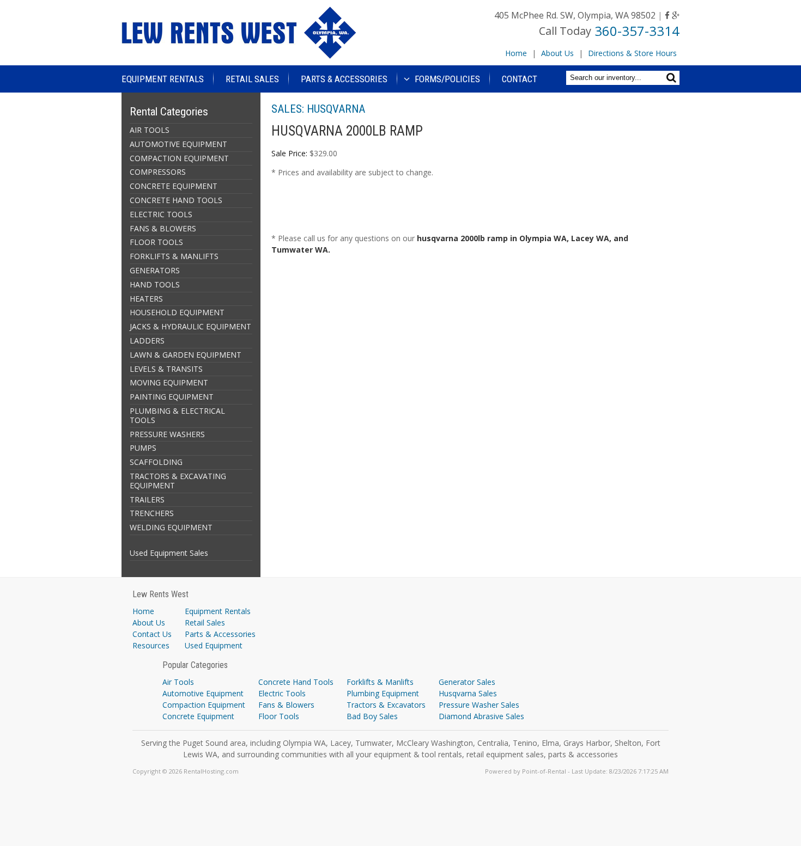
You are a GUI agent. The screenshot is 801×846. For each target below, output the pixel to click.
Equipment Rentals (163, 78)
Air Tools (178, 682)
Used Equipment (213, 645)
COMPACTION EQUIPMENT (179, 158)
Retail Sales (252, 78)
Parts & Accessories (344, 78)
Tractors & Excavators (386, 705)
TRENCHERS (152, 513)
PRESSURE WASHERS (167, 434)
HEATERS (146, 298)
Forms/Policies (446, 78)
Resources (150, 645)
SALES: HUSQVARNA (318, 108)
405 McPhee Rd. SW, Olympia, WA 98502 (575, 15)
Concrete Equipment (198, 716)
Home (516, 53)
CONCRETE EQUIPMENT (173, 186)
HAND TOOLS (155, 284)
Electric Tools (282, 693)
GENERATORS (155, 270)
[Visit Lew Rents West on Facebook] (667, 15)
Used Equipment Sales (169, 553)
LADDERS (147, 340)
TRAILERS (147, 499)
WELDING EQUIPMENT (171, 527)
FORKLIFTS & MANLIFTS (174, 256)
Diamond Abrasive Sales (481, 716)
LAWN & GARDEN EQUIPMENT (185, 355)
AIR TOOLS (149, 130)
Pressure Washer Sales (479, 705)
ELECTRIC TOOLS (161, 214)
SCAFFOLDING (156, 462)
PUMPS (143, 448)
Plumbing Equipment (383, 693)
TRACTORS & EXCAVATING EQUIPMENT (178, 481)
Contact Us (152, 634)
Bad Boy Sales (372, 716)
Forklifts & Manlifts (380, 682)
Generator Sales (467, 682)
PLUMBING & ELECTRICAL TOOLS (177, 415)
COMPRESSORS (158, 172)
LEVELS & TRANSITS (166, 369)
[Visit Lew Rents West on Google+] (675, 15)
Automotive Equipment (203, 693)
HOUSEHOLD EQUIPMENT (177, 312)
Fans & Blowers (286, 705)
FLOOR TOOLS (156, 242)
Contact (519, 78)
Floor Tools (278, 716)
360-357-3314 (636, 31)
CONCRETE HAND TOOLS (176, 200)
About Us (557, 53)
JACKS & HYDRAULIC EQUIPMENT (190, 326)
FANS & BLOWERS (163, 228)
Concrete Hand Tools (295, 682)
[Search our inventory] (672, 77)
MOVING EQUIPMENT (169, 382)
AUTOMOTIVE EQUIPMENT (178, 144)
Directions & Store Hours (632, 53)
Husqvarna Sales (468, 693)
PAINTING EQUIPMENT (172, 396)
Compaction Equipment (203, 705)
